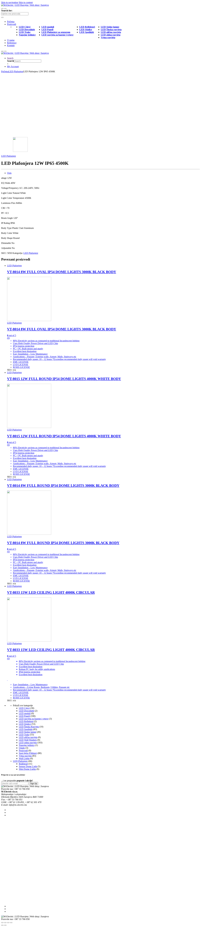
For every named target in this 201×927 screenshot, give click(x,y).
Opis (9, 173)
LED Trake (24, 734)
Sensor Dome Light (28, 766)
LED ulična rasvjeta (28, 737)
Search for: (6, 10)
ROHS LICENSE (21, 367)
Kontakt (11, 45)
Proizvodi (11, 24)
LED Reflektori (26, 721)
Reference (11, 43)
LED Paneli (24, 716)
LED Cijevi (24, 708)
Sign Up (33, 783)
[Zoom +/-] (11, 922)
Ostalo (22, 748)
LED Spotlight (26, 729)
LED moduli (25, 713)
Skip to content (26, 2)
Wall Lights (24, 758)
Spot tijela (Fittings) (28, 753)
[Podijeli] (5, 922)
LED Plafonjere (16, 71)
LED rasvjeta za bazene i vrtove (34, 718)
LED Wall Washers (28, 740)
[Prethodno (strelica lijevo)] (2, 925)
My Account (13, 66)
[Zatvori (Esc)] (2, 922)
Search (10, 58)
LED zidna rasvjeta (28, 742)
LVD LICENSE (20, 364)
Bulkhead (23, 764)
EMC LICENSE (21, 362)
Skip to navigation (9, 2)
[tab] (103, 173)
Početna (10, 21)
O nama (10, 40)
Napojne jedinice (27, 745)
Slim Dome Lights (27, 769)
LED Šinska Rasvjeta (29, 726)
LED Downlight (26, 710)
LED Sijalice (25, 724)
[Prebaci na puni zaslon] (8, 922)
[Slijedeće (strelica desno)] (5, 925)
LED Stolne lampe (27, 732)
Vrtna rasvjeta (25, 756)
